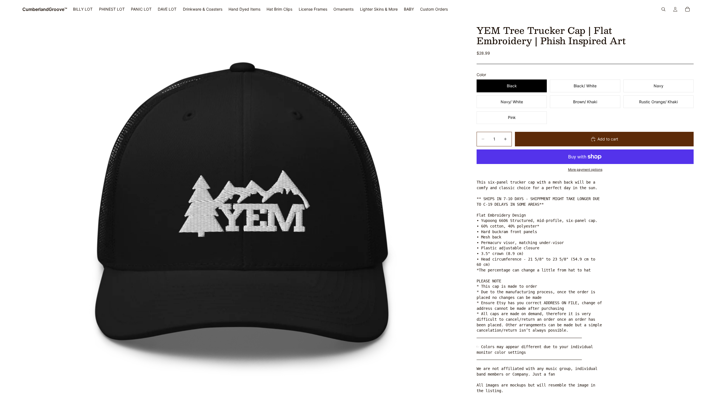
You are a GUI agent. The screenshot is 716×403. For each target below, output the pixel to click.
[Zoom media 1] (242, 210)
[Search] (663, 9)
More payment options (585, 170)
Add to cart (607, 139)
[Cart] (687, 9)
